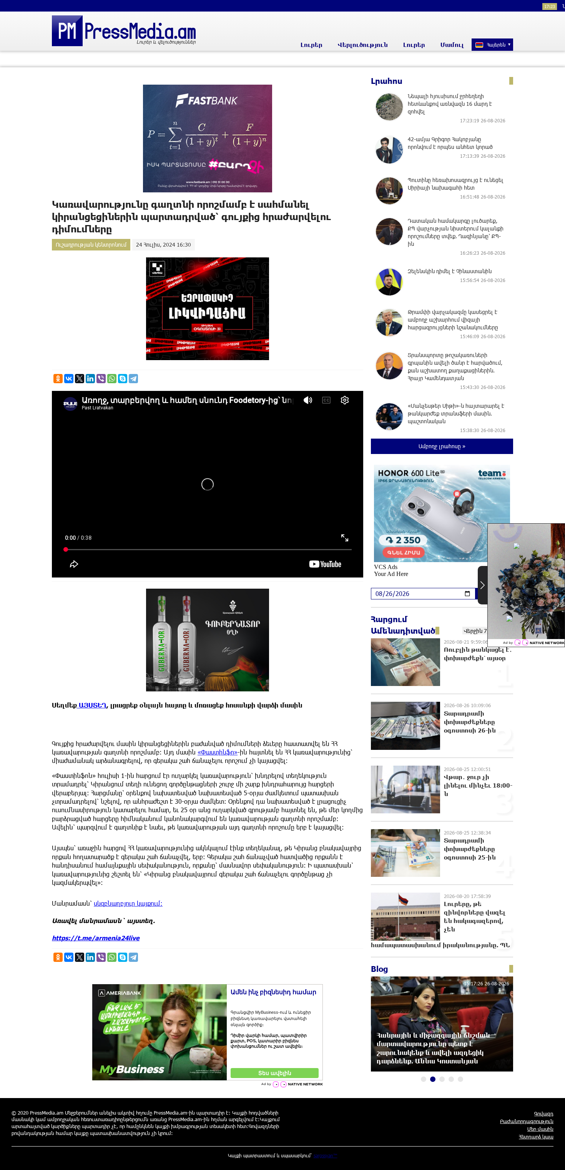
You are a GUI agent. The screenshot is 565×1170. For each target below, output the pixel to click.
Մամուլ (452, 44)
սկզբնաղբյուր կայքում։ (128, 903)
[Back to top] (551, 1156)
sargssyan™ (325, 1155)
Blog (379, 969)
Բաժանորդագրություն (526, 1121)
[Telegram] (133, 378)
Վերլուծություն (363, 44)
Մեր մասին (540, 1129)
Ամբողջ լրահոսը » (442, 446)
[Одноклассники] (58, 378)
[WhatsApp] (111, 378)
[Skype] (122, 378)
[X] (79, 378)
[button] (423, 1079)
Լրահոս (386, 81)
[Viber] (101, 378)
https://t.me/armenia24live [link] (96, 937)
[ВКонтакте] (68, 378)
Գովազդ (543, 1113)
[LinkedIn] (90, 378)
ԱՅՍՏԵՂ (91, 705)
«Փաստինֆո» (218, 752)
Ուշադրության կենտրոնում (91, 244)
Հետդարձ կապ (536, 1136)
